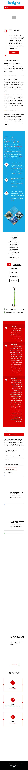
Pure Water (14, 272)
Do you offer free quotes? (11, 434)
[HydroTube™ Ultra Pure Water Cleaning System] (4, 297)
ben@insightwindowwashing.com (13, 706)
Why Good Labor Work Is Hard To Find (17, 522)
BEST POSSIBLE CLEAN (11, 110)
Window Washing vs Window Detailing (16, 493)
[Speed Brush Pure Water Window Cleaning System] (4, 313)
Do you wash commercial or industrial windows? (12, 451)
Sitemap (16, 765)
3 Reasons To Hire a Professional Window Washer (17, 638)
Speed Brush (14, 280)
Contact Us (14, 52)
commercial (19, 149)
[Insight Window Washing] (14, 3)
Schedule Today (10, 469)
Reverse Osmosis (14, 276)
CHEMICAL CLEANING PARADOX (14, 75)
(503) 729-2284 (13, 688)
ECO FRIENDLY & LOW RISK (12, 94)
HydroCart (17, 264)
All (9, 264)
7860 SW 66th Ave (13, 723)
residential (13, 149)
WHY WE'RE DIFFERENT (11, 60)
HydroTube (14, 268)
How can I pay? (9, 460)
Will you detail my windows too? (13, 455)
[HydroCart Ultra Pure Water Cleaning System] (4, 309)
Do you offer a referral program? (13, 464)
